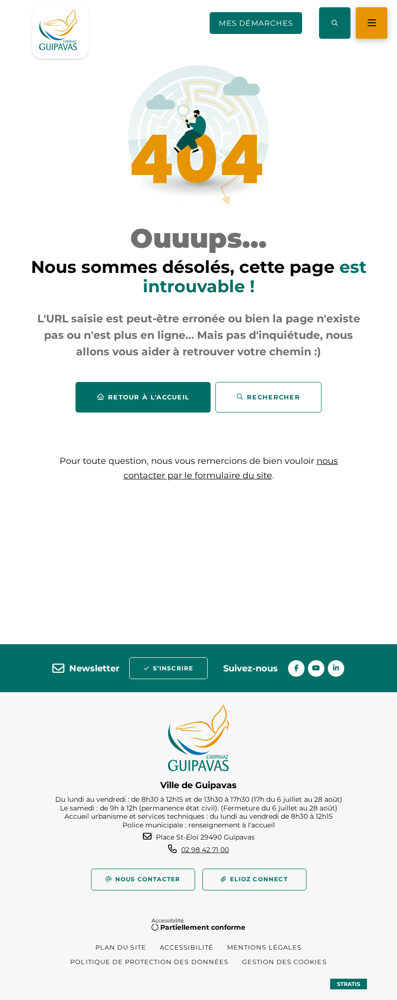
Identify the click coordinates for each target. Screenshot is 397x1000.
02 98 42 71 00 (205, 849)
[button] (335, 23)
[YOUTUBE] (316, 668)
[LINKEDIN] (336, 668)
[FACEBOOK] (296, 668)
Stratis (348, 984)
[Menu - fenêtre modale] (371, 23)
